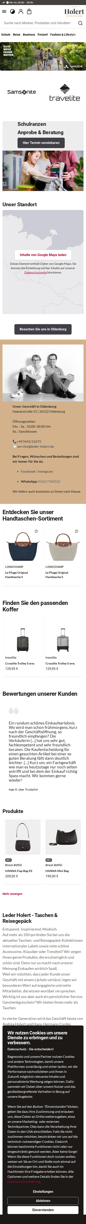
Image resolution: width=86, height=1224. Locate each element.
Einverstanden (43, 1210)
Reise (16, 34)
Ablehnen (43, 1201)
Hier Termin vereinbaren (41, 143)
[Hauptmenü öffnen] (4, 11)
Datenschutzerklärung (24, 1181)
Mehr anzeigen (12, 894)
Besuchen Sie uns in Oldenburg (43, 329)
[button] (4, 92)
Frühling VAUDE (12, 44)
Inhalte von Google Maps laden (43, 255)
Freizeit (43, 34)
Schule (5, 34)
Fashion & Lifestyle (63, 34)
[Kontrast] (12, 11)
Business (29, 34)
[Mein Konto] (21, 11)
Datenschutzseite (35, 272)
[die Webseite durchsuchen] (80, 23)
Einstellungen (43, 1192)
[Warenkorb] (29, 11)
